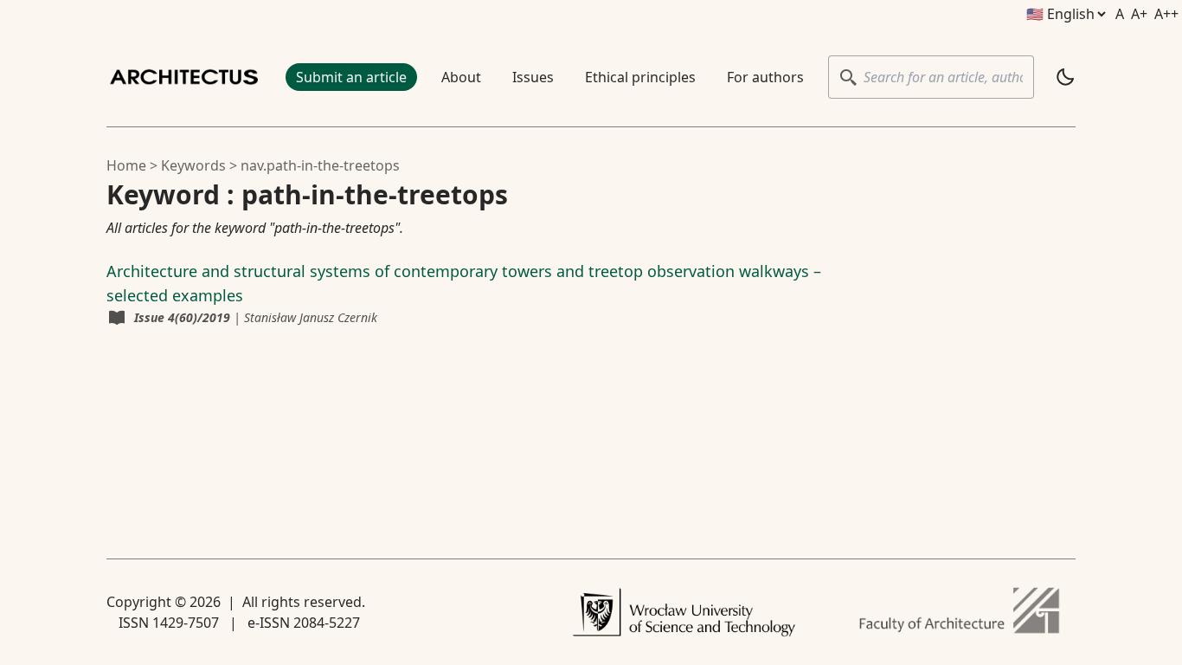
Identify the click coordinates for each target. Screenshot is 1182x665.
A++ (1166, 13)
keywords (193, 165)
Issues (533, 77)
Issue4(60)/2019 (182, 317)
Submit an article (351, 77)
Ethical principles (640, 77)
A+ (1139, 13)
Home (126, 165)
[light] (1065, 77)
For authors (765, 77)
